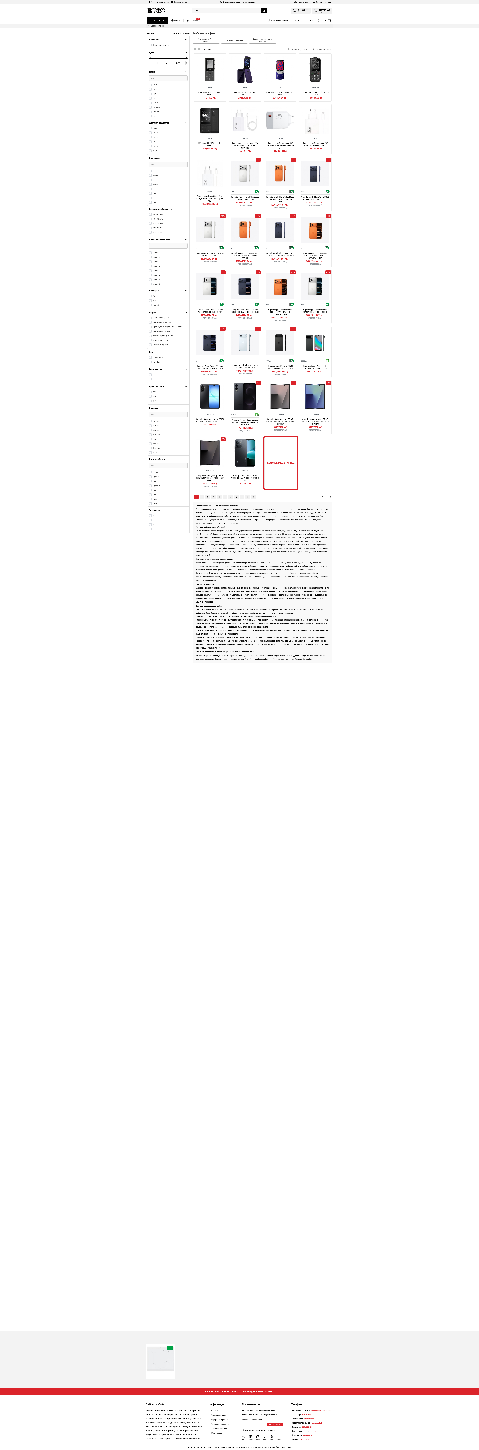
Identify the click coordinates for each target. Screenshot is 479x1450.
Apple (233, 192)
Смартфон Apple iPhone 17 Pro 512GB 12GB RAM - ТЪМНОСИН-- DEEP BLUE (280, 254)
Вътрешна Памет (157, 459)
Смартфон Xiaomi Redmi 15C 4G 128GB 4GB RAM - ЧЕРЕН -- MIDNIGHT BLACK (245, 478)
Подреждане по (293, 49)
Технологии (154, 510)
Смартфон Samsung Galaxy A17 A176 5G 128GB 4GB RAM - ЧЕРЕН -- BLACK (210, 420)
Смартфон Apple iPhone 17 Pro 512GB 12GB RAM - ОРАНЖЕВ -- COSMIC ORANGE (245, 255)
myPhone (315, 88)
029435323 (326, 1410)
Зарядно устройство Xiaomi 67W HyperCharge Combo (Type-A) (315, 144)
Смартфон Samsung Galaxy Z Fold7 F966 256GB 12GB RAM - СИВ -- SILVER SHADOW (280, 421)
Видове (152, 312)
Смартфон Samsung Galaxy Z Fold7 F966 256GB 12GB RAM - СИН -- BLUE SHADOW (315, 421)
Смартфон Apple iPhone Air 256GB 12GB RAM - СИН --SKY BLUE (245, 366)
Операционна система (159, 239)
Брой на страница (319, 49)
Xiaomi (245, 138)
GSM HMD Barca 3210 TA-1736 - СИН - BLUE (280, 93)
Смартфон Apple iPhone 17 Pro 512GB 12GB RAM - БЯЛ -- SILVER (210, 254)
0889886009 (316, 1410)
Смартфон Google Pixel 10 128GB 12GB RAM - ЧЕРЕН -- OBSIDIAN (315, 367)
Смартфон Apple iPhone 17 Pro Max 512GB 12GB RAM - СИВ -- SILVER (315, 311)
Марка (152, 71)
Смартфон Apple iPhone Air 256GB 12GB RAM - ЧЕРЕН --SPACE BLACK (280, 367)
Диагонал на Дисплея (159, 122)
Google (304, 361)
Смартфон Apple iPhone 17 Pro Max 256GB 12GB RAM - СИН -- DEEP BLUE (245, 311)
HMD (210, 88)
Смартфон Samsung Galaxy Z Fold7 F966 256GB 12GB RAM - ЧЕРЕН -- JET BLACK (210, 478)
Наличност (154, 39)
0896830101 (317, 1423)
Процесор (153, 408)
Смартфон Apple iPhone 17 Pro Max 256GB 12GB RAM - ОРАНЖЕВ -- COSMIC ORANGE (315, 255)
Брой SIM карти (156, 386)
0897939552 (307, 1414)
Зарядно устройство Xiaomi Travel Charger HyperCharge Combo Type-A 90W (209, 198)
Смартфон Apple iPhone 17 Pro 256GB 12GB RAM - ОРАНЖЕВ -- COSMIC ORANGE (280, 199)
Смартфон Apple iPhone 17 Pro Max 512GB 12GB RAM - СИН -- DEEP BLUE (210, 367)
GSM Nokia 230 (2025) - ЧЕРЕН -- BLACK (210, 144)
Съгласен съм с (259, 1430)
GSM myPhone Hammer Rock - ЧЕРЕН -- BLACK (315, 93)
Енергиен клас (156, 369)
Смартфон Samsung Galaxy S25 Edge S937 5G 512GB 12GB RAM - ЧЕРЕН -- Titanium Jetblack (245, 422)
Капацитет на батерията (160, 209)
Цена (151, 52)
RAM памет (154, 158)
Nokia (210, 138)
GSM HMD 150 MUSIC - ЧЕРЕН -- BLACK (210, 93)
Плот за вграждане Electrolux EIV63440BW (157, 1376)
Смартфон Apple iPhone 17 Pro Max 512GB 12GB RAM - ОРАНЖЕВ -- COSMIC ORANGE (280, 312)
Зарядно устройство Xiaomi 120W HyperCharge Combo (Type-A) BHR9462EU (245, 145)
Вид (151, 352)
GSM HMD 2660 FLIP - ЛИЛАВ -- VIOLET (245, 93)
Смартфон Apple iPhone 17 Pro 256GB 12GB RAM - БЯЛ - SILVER (245, 198)
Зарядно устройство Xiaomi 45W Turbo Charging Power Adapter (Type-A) (280, 145)
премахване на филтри (181, 33)
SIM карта (154, 290)
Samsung (210, 414)
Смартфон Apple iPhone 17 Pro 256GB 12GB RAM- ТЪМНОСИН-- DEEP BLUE (315, 198)
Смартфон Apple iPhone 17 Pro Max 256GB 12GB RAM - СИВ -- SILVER (210, 311)
